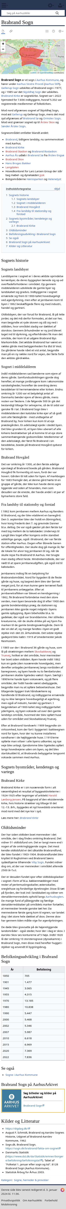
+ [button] (3, 44)
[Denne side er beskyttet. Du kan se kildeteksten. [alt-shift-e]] (47, 31)
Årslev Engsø (56, 155)
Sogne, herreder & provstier (31, 1180)
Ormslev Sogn (52, 118)
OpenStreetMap (46, 72)
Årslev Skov (47, 122)
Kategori (6, 1180)
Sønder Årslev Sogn (13, 126)
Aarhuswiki (23, 5)
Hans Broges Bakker (18, 163)
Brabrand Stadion (16, 151)
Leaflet (33, 72)
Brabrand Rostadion (44, 151)
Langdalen (12, 167)
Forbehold (51, 1200)
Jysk (42, 175)
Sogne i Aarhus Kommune (21, 1074)
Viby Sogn (38, 862)
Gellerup (17, 114)
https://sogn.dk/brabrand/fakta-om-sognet (31, 1148)
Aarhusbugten (54, 896)
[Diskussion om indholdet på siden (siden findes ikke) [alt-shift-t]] (11, 31)
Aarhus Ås (11, 155)
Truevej (5, 655)
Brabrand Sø (31, 118)
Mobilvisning (9, 1204)
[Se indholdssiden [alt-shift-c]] (3, 31)
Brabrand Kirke (10, 95)
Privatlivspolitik (10, 1200)
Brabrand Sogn (32, 1105)
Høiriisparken (35, 179)
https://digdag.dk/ (16, 1128)
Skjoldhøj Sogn (32, 92)
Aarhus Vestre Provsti (30, 84)
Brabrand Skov (14, 159)
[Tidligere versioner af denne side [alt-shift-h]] (54, 31)
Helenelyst (54, 179)
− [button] (3, 49)
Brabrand (11, 139)
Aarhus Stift (52, 84)
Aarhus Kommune (47, 80)
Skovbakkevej (43, 651)
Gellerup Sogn (10, 88)
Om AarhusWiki (32, 1200)
